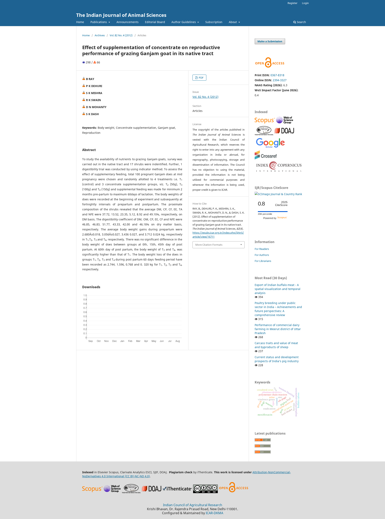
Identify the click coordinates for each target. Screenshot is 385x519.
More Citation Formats (208, 244)
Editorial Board (155, 22)
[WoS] (285, 123)
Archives (100, 35)
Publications (99, 22)
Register (292, 3)
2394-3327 (280, 80)
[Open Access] (234, 492)
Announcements (128, 22)
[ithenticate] (178, 492)
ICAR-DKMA (214, 513)
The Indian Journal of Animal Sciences (121, 15)
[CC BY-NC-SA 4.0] (205, 492)
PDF (201, 77)
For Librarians (263, 261)
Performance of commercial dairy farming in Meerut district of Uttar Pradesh (278, 329)
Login (305, 3)
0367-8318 (277, 75)
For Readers (262, 249)
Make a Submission (269, 41)
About (233, 22)
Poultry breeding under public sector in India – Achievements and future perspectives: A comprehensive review (278, 309)
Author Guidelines (184, 22)
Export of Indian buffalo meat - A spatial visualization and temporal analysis (277, 289)
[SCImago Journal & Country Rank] (278, 194)
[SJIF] (264, 134)
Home (80, 22)
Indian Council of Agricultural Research (192, 505)
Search (301, 22)
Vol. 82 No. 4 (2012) (121, 35)
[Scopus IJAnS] (265, 123)
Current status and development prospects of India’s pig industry (277, 359)
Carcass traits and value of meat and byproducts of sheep (276, 345)
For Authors (262, 255)
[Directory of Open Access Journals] (284, 134)
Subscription (213, 22)
